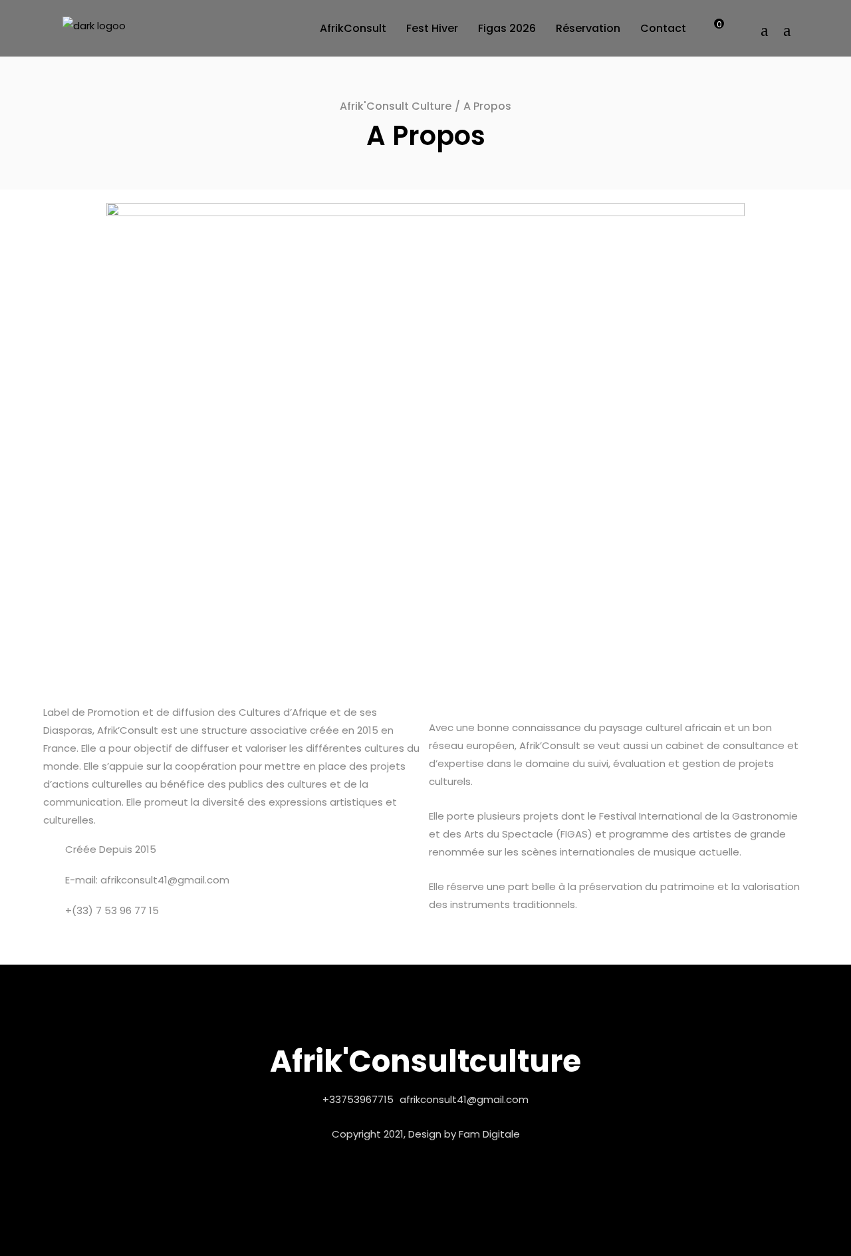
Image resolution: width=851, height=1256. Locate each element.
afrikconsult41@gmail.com (464, 1099)
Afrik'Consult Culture (395, 106)
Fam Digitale (489, 1134)
